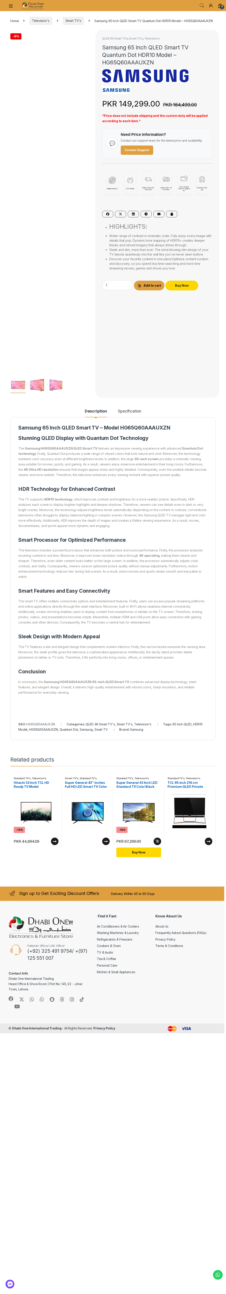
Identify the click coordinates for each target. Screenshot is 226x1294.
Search (201, 5)
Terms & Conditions (169, 848)
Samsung (86, 631)
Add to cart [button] (157, 743)
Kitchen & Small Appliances (116, 874)
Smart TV (101, 631)
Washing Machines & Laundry (118, 835)
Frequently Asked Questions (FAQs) (180, 835)
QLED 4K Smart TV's (115, 38)
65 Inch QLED (181, 626)
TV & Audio (105, 854)
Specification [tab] (129, 313)
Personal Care (107, 867)
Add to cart (152, 285)
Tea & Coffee (106, 861)
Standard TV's (22, 680)
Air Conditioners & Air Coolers (118, 828)
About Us (161, 828)
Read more (54, 743)
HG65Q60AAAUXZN (43, 631)
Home (14, 20)
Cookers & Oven (109, 848)
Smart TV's (73, 20)
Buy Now (182, 285)
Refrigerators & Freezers (114, 841)
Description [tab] (96, 313)
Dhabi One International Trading (37, 930)
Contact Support (137, 150)
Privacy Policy (165, 841)
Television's (40, 20)
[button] (88, 34)
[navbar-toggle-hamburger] (12, 5)
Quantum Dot (69, 631)
